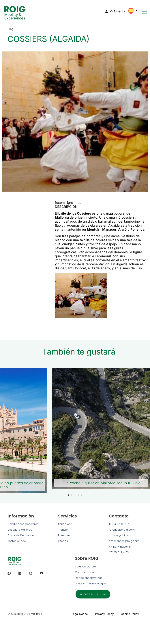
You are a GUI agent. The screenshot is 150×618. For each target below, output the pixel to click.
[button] (68, 495)
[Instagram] (30, 573)
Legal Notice (80, 614)
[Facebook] (9, 573)
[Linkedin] (20, 573)
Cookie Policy (130, 614)
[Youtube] (41, 573)
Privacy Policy (104, 614)
